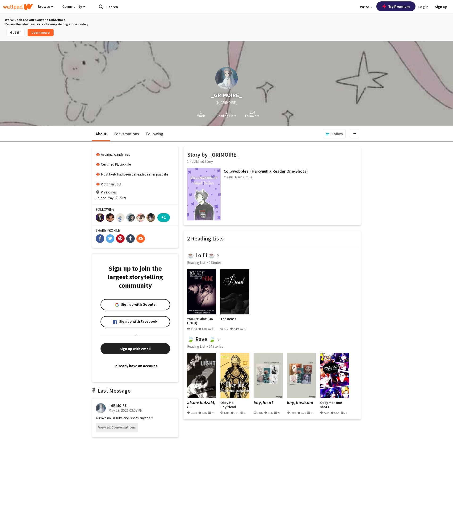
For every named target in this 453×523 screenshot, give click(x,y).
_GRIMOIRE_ (119, 405)
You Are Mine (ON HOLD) (200, 321)
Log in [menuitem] (423, 6)
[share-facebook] (100, 238)
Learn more (41, 32)
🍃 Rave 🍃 (201, 339)
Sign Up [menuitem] (441, 6)
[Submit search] (100, 6)
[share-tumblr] (130, 238)
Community (72, 6)
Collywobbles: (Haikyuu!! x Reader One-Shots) (266, 171)
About (101, 134)
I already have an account (135, 365)
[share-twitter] (110, 238)
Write (365, 6)
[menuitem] (334, 133)
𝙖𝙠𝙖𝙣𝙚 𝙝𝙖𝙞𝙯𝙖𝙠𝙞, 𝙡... (201, 405)
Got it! (15, 32)
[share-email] (140, 238)
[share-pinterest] (120, 238)
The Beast (228, 319)
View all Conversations (117, 427)
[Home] (18, 6)
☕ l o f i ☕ (201, 255)
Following (154, 134)
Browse (44, 6)
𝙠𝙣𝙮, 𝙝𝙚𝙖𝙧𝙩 (263, 403)
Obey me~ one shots (331, 405)
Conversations (126, 134)
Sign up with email (135, 348)
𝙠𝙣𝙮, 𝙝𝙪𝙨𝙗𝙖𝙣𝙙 (300, 403)
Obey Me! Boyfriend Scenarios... (229, 405)
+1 (163, 217)
